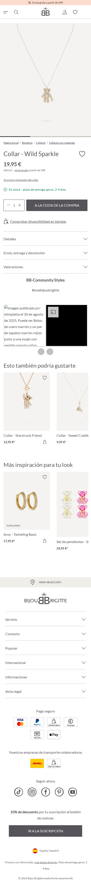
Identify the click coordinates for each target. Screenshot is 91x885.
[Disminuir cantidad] (8, 205)
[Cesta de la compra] (85, 12)
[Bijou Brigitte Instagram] (32, 792)
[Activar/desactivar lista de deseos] (82, 154)
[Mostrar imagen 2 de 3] (45, 136)
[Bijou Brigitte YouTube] (73, 792)
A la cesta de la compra (57, 205)
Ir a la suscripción (45, 831)
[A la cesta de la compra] (44, 442)
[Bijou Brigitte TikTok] (19, 792)
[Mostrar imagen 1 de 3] (15, 136)
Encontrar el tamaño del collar (21, 180)
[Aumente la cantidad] (20, 205)
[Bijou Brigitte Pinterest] (59, 792)
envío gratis (21, 170)
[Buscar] (16, 12)
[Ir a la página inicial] (45, 11)
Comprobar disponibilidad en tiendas (38, 221)
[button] (64, 12)
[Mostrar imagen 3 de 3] (76, 136)
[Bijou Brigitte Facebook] (46, 792)
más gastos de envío (46, 862)
